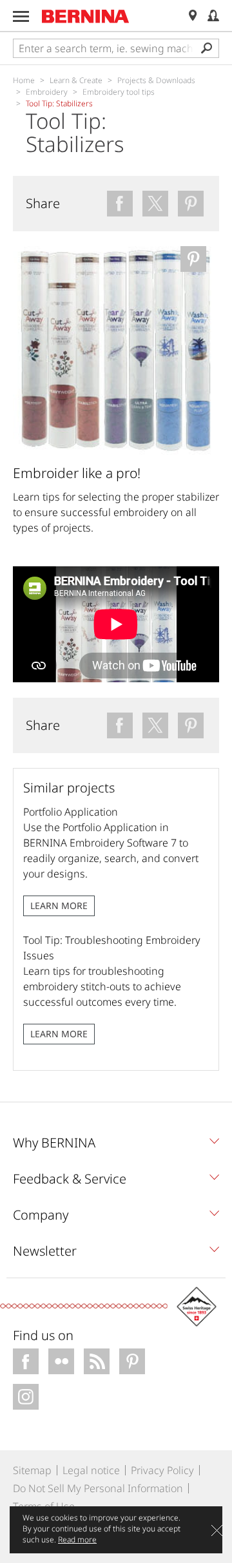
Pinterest (132, 1361)
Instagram (26, 1397)
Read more (77, 1539)
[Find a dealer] (192, 16)
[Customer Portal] (213, 16)
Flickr (61, 1361)
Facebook (26, 1361)
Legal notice (91, 1470)
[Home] (86, 16)
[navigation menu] (21, 16)
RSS (97, 1361)
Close (216, 1530)
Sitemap (32, 1470)
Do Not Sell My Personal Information (98, 1488)
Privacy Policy (162, 1470)
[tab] (116, 1146)
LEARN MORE (59, 905)
